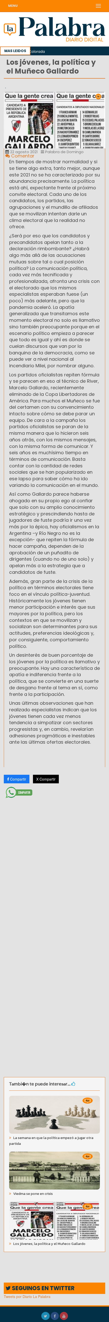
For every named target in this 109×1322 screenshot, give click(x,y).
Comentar (22, 156)
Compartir (17, 779)
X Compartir (46, 779)
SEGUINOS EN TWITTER (43, 1288)
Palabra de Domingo (64, 151)
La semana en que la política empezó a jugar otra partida (51, 1140)
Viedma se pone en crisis (32, 1193)
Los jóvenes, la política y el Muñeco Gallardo (48, 1243)
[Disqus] (54, 867)
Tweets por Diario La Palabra (27, 1296)
